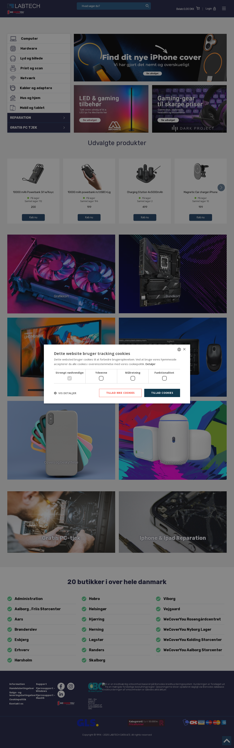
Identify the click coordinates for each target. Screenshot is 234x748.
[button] (65, 393)
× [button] (184, 349)
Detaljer (150, 364)
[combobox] (179, 349)
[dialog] (117, 374)
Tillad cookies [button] (162, 392)
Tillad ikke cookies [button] (120, 392)
